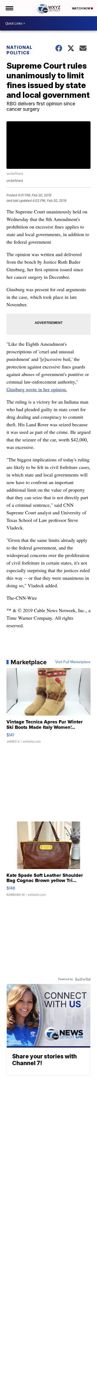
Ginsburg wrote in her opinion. (36, 389)
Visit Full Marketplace (73, 662)
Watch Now (81, 8)
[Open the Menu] (9, 8)
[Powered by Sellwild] (83, 979)
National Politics (19, 50)
